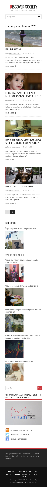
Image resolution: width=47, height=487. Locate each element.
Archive (18, 474)
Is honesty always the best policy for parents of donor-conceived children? (23, 94)
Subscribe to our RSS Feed (21, 430)
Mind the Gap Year (13, 49)
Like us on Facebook (18, 439)
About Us (10, 471)
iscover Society (23, 7)
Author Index (33, 471)
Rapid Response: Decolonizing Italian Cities (20, 229)
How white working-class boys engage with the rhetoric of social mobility (23, 141)
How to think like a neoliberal (19, 186)
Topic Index (9, 474)
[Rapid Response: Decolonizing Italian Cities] (14, 240)
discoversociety (14, 53)
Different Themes (31, 482)
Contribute (26, 474)
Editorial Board (21, 471)
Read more (9, 66)
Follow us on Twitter (19, 434)
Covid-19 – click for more (14, 255)
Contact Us (36, 474)
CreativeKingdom (16, 482)
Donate (23, 476)
